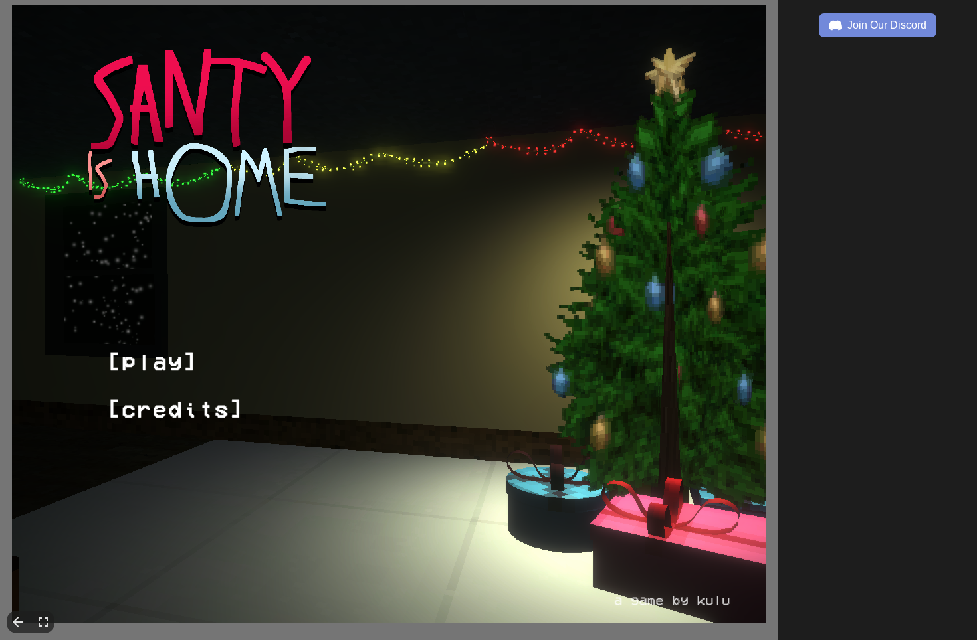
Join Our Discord (886, 25)
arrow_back (18, 622)
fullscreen (43, 622)
